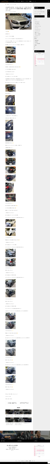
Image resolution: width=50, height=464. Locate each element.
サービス (19, 1)
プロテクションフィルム (38, 26)
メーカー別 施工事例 (37, 43)
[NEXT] (44, 53)
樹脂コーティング (37, 32)
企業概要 (30, 1)
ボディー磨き (14, 11)
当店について (22, 1)
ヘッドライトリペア (37, 24)
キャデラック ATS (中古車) (38, 9)
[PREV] (35, 53)
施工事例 (27, 1)
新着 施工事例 (36, 40)
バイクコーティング (37, 35)
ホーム (15, 1)
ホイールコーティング (37, 29)
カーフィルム (36, 27)
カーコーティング (10, 11)
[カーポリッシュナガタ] (4, 1)
